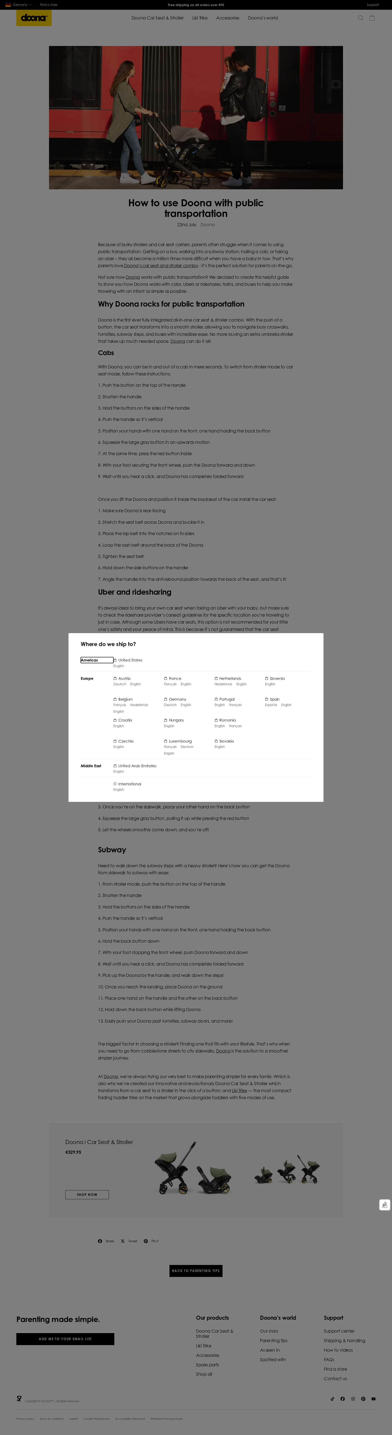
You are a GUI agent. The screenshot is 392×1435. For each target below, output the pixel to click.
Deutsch (119, 684)
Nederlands (139, 705)
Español (271, 705)
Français (119, 705)
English (118, 666)
